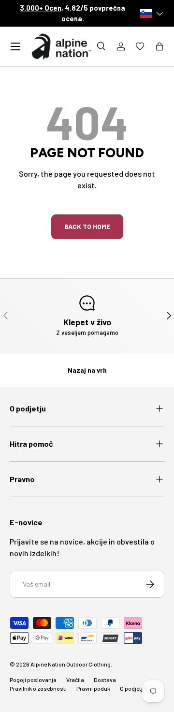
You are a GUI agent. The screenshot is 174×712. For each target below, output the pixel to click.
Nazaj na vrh (87, 370)
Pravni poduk (93, 688)
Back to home (87, 226)
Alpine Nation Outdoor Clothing (70, 664)
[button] (159, 46)
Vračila (75, 679)
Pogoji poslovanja (33, 679)
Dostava (105, 679)
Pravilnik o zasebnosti (38, 688)
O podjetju (133, 688)
